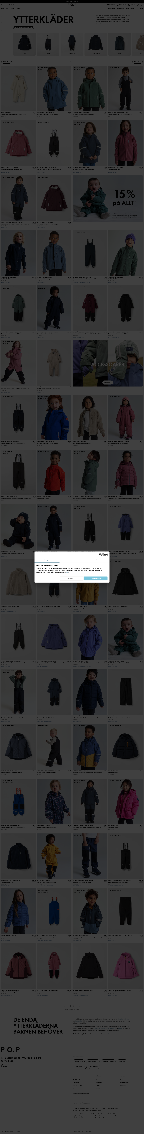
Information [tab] (72, 560)
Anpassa (70, 578)
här (67, 572)
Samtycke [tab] (47, 560)
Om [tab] (97, 560)
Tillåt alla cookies (96, 578)
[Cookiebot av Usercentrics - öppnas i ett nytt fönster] (100, 554)
